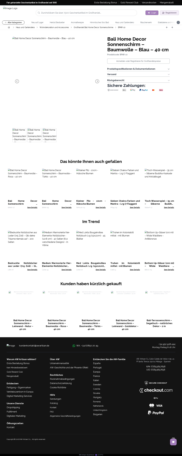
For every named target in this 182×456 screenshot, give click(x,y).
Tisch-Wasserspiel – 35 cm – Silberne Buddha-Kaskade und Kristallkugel (159, 204)
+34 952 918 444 (167, 344)
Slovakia (96, 393)
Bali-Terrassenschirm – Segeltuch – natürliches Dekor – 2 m (159, 323)
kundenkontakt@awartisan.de (34, 345)
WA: (87, 345)
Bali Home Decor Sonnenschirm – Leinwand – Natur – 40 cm (22, 324)
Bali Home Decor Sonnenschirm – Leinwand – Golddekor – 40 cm (125, 324)
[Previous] (167, 27)
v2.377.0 (100, 455)
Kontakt (53, 407)
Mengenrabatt (13, 376)
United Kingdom (100, 410)
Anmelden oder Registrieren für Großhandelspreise (138, 61)
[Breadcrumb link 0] (9, 27)
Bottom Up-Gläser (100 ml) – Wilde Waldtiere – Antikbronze (159, 266)
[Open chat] (173, 442)
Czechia (96, 389)
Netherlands (98, 406)
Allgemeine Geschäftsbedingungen (65, 416)
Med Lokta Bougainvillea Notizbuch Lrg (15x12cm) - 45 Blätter (91, 266)
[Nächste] (172, 27)
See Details (32, 207)
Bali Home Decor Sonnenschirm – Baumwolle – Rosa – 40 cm (22, 204)
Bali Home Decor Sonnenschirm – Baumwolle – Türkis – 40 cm (90, 324)
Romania (97, 402)
